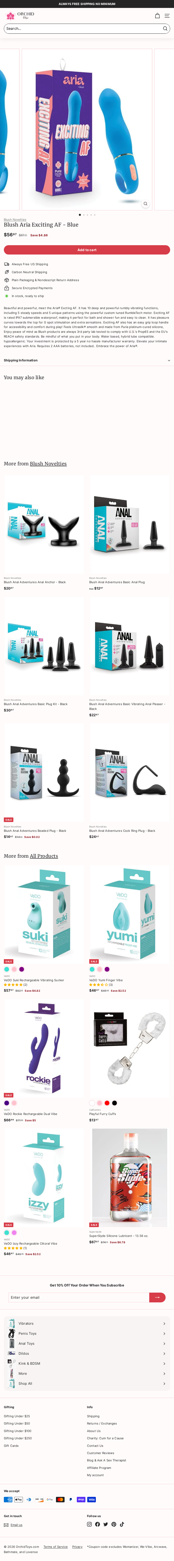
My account (95, 1475)
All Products (44, 856)
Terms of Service (56, 1546)
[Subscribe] (157, 1298)
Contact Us (95, 1446)
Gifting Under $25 (17, 1416)
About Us (94, 1431)
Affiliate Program (99, 1468)
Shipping (93, 1416)
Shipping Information (21, 360)
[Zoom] (145, 203)
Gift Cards (11, 1446)
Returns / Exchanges (102, 1423)
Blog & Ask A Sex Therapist (106, 1460)
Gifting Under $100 (17, 1431)
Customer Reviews (100, 1453)
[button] (13, 984)
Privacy (77, 1546)
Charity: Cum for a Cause (105, 1438)
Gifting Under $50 (17, 1423)
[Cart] (157, 16)
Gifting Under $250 (18, 1438)
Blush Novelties (15, 219)
